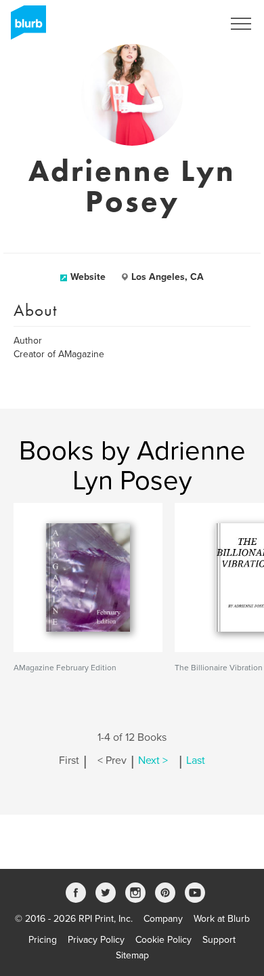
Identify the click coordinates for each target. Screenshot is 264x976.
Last (195, 760)
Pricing (42, 940)
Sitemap (132, 955)
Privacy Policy (96, 940)
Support (219, 940)
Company (163, 918)
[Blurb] (24, 27)
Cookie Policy (163, 940)
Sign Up (188, 23)
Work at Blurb (222, 918)
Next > (153, 760)
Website (88, 277)
